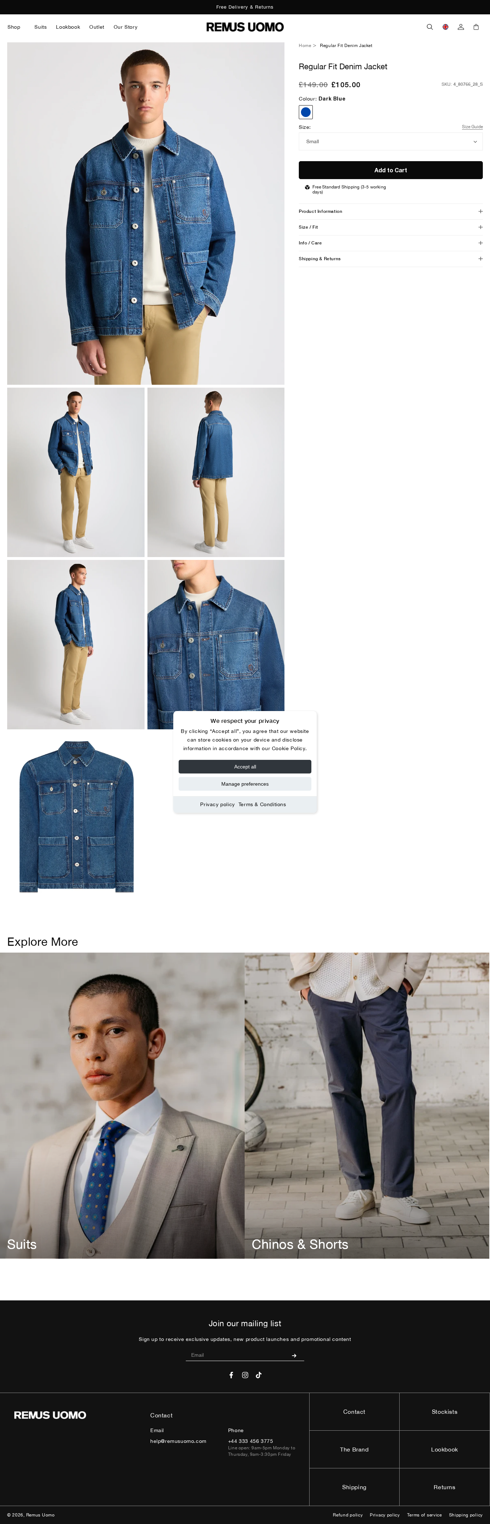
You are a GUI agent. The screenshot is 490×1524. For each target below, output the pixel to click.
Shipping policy (466, 1515)
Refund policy (348, 1515)
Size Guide (472, 126)
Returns (444, 1487)
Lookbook (444, 1449)
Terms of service (424, 1515)
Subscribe (297, 1355)
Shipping (354, 1487)
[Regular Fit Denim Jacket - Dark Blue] (306, 112)
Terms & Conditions (262, 804)
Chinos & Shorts (300, 1244)
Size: (305, 127)
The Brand (354, 1449)
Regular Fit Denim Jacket (346, 45)
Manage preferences (245, 784)
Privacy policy (217, 804)
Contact (354, 1411)
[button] (16, 26)
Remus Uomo (40, 1515)
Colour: (322, 99)
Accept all (245, 767)
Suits (22, 1244)
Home (305, 45)
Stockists (444, 1411)
